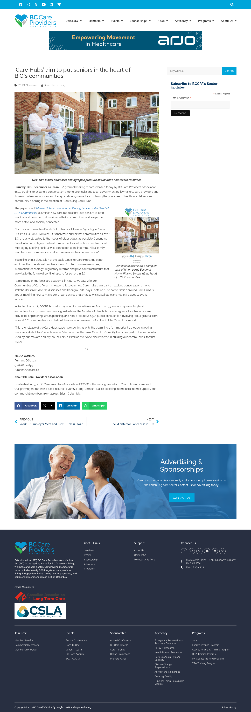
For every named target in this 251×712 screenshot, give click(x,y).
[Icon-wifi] (222, 551)
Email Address (181, 98)
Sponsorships (138, 21)
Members (94, 21)
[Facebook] (20, 4)
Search (229, 70)
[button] (232, 4)
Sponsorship (118, 633)
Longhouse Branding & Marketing (73, 707)
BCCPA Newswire (27, 85)
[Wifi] (59, 4)
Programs (204, 21)
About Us (227, 21)
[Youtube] (43, 4)
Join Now (72, 21)
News (161, 21)
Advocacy (181, 21)
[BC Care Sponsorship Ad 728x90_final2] (125, 49)
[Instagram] (28, 4)
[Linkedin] (51, 4)
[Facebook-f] (184, 551)
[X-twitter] (36, 4)
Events (115, 21)
